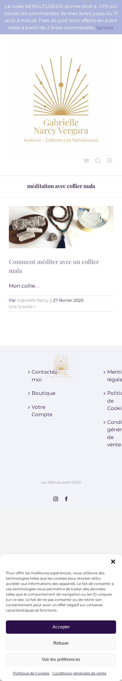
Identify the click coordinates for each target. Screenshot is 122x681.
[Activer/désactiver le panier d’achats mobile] (86, 161)
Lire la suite (21, 306)
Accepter (61, 626)
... (38, 286)
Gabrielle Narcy (33, 300)
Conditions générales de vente (79, 673)
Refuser (61, 643)
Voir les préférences (61, 659)
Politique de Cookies (31, 673)
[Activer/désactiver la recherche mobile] (98, 161)
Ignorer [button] (105, 27)
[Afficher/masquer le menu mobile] (110, 161)
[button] (113, 562)
